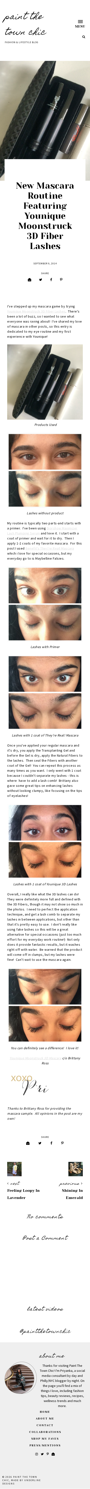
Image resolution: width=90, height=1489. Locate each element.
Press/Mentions (45, 1445)
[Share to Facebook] (51, 280)
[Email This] (29, 280)
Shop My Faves (45, 1438)
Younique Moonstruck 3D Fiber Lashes (36, 311)
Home (45, 1412)
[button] (75, 24)
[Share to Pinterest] (61, 280)
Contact (45, 1425)
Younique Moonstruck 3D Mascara (35, 1058)
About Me (45, 1418)
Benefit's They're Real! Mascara (49, 548)
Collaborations (45, 1432)
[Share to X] (41, 280)
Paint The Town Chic (25, 25)
